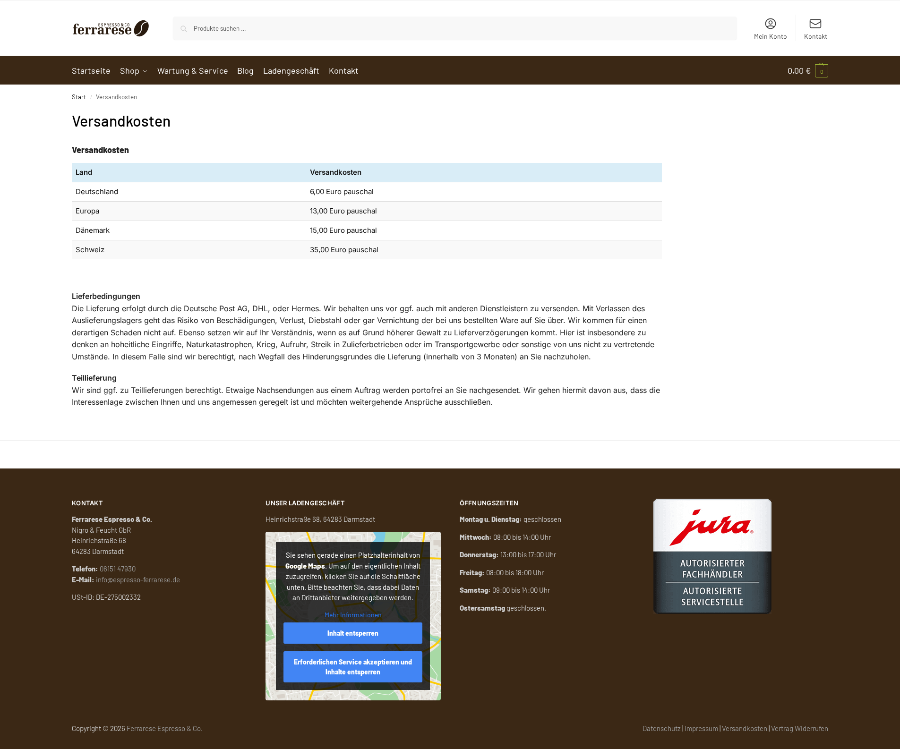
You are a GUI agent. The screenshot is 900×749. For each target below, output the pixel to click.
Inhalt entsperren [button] (352, 633)
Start (79, 97)
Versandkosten (744, 728)
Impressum (701, 728)
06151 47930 (118, 568)
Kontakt (815, 36)
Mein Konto (770, 36)
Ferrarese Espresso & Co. (165, 728)
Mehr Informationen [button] (353, 615)
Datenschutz (662, 728)
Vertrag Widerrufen (799, 728)
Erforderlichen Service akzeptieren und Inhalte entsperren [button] (353, 667)
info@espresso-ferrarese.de (138, 579)
